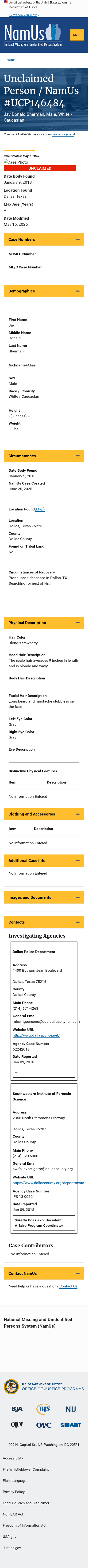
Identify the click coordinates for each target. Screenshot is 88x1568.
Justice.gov (12, 1548)
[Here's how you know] (44, 8)
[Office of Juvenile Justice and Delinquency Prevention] (17, 1426)
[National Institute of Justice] (71, 1407)
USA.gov (9, 1537)
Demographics (21, 291)
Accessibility (13, 1458)
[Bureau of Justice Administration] (17, 1407)
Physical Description (27, 622)
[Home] (33, 35)
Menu (77, 35)
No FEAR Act (13, 1514)
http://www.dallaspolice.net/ (36, 1035)
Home (11, 59)
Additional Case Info (27, 860)
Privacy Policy (14, 1492)
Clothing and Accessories (31, 814)
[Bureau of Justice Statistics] (44, 1413)
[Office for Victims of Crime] (43, 1425)
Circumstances (22, 456)
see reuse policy (63, 134)
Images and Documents (29, 897)
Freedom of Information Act (24, 1525)
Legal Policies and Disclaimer (26, 1503)
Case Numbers (21, 239)
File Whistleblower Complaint (26, 1469)
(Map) (40, 509)
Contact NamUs (22, 1273)
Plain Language (15, 1481)
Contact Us (68, 1286)
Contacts (16, 922)
